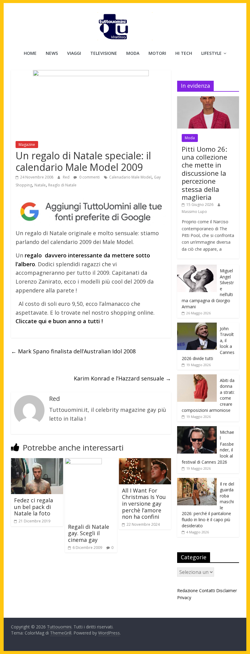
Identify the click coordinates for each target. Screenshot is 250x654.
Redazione (187, 590)
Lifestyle (211, 53)
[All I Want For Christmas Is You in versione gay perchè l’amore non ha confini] (145, 461)
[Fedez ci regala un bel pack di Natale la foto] (37, 461)
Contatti (207, 590)
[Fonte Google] (91, 212)
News (52, 53)
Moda (132, 53)
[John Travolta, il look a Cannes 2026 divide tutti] (197, 326)
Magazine (27, 144)
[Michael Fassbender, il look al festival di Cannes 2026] (197, 429)
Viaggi (74, 53)
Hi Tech (183, 53)
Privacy (184, 597)
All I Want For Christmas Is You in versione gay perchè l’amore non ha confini (144, 503)
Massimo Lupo (194, 211)
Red (66, 177)
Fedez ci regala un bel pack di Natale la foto (33, 507)
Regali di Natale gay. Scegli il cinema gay (88, 533)
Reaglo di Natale (62, 185)
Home (30, 53)
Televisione (103, 53)
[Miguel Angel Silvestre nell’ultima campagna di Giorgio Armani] (197, 268)
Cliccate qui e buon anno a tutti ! (59, 321)
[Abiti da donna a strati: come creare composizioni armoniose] (197, 377)
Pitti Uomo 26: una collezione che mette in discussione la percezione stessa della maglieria (204, 173)
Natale (40, 185)
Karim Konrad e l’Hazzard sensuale (122, 378)
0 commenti (89, 177)
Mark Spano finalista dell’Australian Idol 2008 (73, 351)
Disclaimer (226, 590)
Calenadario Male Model (130, 177)
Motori (157, 53)
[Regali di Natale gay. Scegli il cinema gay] (83, 461)
